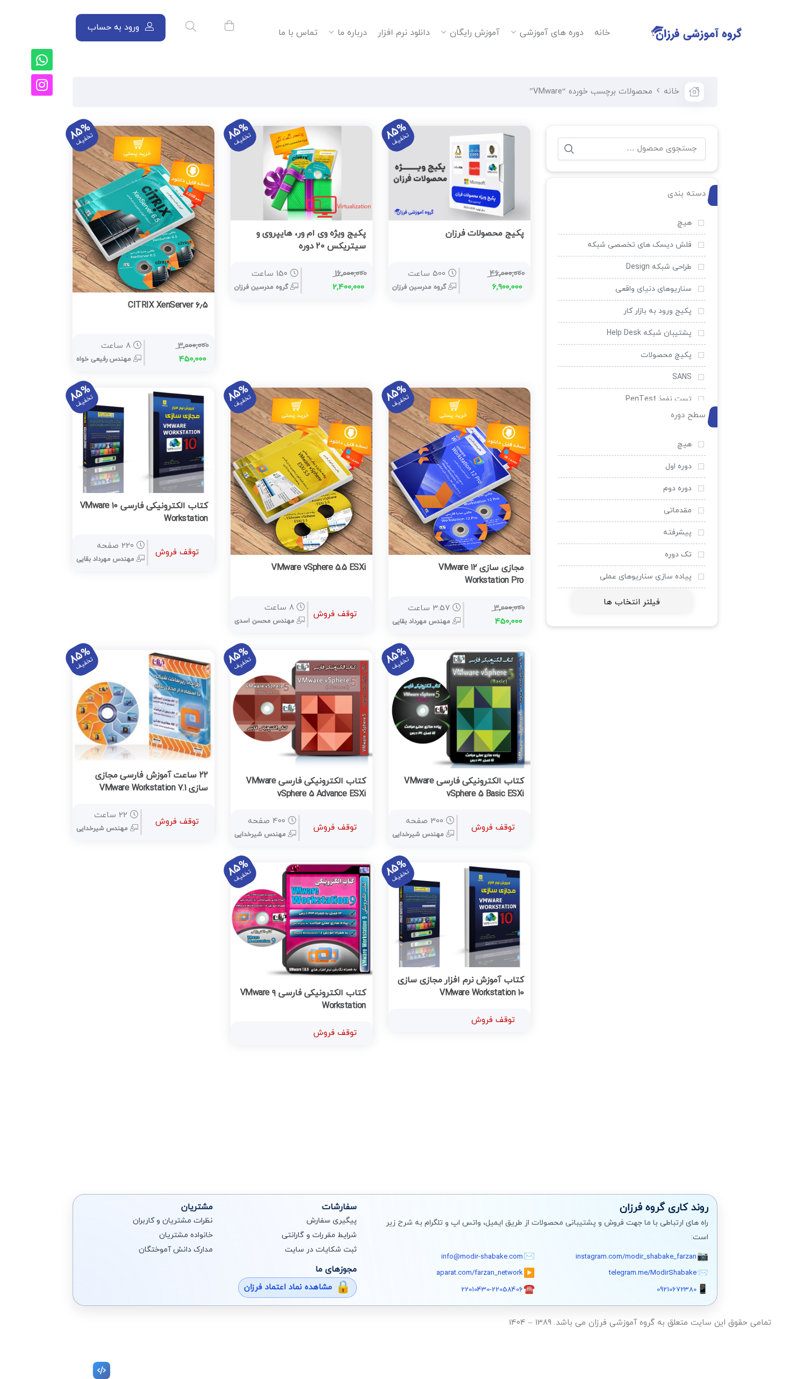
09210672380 (676, 1290)
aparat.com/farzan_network (479, 1273)
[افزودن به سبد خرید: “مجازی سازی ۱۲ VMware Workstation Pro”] (513, 568)
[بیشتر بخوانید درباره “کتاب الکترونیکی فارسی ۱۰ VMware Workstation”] (197, 506)
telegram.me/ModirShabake (652, 1273)
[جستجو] (569, 149)
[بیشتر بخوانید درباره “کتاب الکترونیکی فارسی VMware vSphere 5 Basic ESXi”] (513, 781)
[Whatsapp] (42, 59)
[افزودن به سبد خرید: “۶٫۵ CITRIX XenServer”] (197, 306)
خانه (671, 91)
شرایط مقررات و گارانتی (319, 1235)
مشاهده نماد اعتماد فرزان (288, 1287)
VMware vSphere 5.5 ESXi (318, 568)
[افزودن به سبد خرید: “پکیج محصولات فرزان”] (513, 234)
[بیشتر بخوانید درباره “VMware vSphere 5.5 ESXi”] (355, 568)
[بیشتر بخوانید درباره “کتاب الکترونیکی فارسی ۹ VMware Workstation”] (355, 993)
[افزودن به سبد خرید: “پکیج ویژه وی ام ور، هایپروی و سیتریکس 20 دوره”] (355, 234)
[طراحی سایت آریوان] (99, 1370)
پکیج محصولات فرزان (485, 233)
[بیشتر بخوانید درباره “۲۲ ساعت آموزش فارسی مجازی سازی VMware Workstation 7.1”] (197, 776)
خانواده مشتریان (186, 1235)
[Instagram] (42, 85)
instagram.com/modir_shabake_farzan (636, 1257)
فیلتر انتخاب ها (632, 602)
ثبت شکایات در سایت (321, 1250)
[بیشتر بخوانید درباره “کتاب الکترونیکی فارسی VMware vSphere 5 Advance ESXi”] (355, 781)
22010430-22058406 (492, 1290)
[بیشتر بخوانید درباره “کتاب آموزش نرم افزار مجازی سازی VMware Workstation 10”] (513, 980)
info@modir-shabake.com (482, 1257)
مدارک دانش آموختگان (176, 1250)
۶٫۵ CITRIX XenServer (168, 305)
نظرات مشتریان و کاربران (173, 1221)
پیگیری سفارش (331, 1221)
